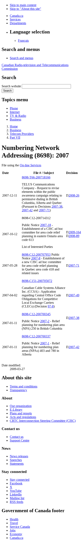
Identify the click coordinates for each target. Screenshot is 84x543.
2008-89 (74, 236)
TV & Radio (18, 115)
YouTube (16, 490)
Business (15, 119)
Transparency (18, 390)
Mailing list (17, 498)
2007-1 (44, 343)
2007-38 (57, 206)
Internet (15, 112)
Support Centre (19, 440)
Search (7, 90)
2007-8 (35, 258)
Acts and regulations (23, 417)
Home (14, 126)
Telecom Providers (22, 134)
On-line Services (30, 165)
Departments (18, 23)
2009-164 (75, 232)
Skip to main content (23, 5)
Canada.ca (16, 15)
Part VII (15, 137)
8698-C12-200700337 (36, 336)
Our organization (21, 406)
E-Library (16, 409)
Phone (14, 108)
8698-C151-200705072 (37, 281)
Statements (17, 463)
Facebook (16, 483)
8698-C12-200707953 (36, 254)
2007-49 (74, 295)
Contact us (16, 436)
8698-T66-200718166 (36, 177)
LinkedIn (16, 494)
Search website (11, 86)
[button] (21, 58)
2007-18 (45, 225)
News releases (19, 456)
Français (23, 40)
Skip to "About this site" (25, 8)
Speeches (16, 460)
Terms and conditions (23, 386)
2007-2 (44, 321)
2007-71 (44, 210)
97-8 (51, 306)
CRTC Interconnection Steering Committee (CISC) (43, 420)
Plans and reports (21, 413)
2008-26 (74, 195)
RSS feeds (16, 502)
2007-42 (27, 210)
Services (15, 19)
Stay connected (19, 479)
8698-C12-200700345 (36, 314)
